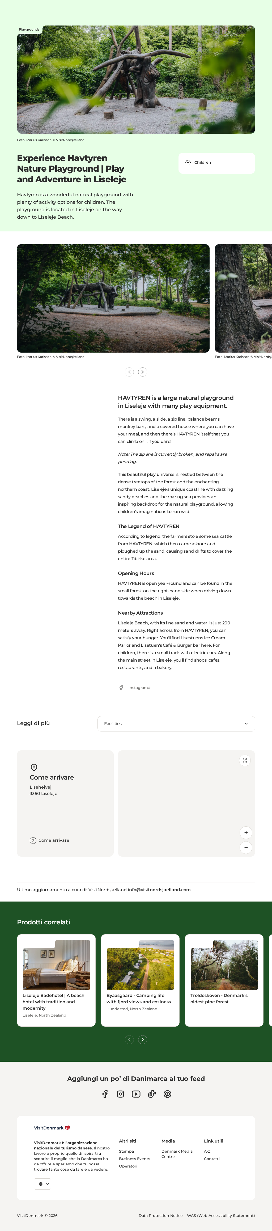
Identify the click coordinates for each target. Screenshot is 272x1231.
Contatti (212, 1158)
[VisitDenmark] (52, 1128)
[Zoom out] (246, 847)
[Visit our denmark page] (104, 1094)
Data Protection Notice (161, 1215)
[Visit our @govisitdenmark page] (151, 1094)
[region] (186, 803)
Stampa (126, 1151)
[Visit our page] (120, 1094)
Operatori (128, 1166)
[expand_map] (245, 760)
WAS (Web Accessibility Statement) (221, 1215)
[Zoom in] (246, 832)
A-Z (207, 1151)
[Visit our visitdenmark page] (136, 1094)
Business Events (134, 1158)
